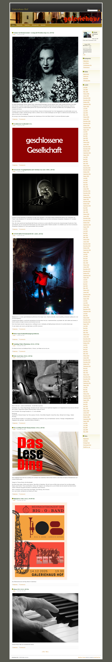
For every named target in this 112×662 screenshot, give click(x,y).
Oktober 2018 (86, 248)
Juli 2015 (85, 313)
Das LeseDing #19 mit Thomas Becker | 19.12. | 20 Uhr (29, 428)
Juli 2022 (85, 178)
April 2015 (85, 315)
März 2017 (85, 288)
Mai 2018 (85, 258)
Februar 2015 (86, 317)
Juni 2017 (85, 281)
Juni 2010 (85, 402)
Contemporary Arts (87, 65)
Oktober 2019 (86, 222)
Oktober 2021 (86, 195)
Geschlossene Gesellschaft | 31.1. (22, 124)
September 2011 (87, 383)
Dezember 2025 (86, 98)
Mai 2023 (85, 159)
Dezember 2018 (86, 243)
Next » (47, 651)
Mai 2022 (85, 182)
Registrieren (86, 438)
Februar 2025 (86, 117)
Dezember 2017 (86, 269)
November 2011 (86, 379)
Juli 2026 (85, 87)
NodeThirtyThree (97, 657)
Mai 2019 (85, 233)
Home (13, 25)
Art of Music (86, 63)
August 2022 (86, 176)
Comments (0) (22, 119)
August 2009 (86, 421)
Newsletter (43, 25)
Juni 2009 (85, 425)
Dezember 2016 (86, 294)
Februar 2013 (86, 355)
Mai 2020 (85, 208)
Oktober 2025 (86, 102)
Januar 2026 (86, 95)
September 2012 (87, 366)
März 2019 (85, 237)
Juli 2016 (85, 300)
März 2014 (85, 332)
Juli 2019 (85, 229)
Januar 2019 (86, 241)
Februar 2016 (86, 305)
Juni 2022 (85, 180)
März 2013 (85, 353)
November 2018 (86, 246)
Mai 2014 (85, 328)
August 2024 (86, 129)
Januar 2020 (86, 216)
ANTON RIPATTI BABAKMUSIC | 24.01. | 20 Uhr (28, 234)
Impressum (27, 25)
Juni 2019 (85, 231)
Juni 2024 (85, 134)
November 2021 (86, 193)
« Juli (84, 54)
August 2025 (86, 106)
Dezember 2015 (86, 309)
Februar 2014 (86, 334)
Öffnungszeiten (35, 25)
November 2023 (86, 148)
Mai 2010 (85, 404)
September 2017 (87, 275)
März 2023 (85, 163)
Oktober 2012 (86, 364)
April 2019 (85, 235)
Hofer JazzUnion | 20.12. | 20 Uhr (22, 356)
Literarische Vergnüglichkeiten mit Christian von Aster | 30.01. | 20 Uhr (34, 170)
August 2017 (86, 277)
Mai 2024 (85, 136)
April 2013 (85, 351)
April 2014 (85, 330)
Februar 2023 (86, 165)
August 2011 (86, 385)
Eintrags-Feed (86, 442)
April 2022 (85, 184)
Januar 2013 (86, 357)
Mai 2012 (85, 368)
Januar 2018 (86, 267)
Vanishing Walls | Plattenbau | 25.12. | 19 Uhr (26, 344)
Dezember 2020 (86, 201)
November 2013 (86, 341)
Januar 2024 (86, 144)
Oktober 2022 (86, 172)
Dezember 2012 (86, 360)
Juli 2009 (85, 423)
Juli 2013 (85, 345)
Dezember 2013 (86, 338)
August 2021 (86, 199)
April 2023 (85, 161)
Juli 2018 (85, 254)
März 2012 (85, 372)
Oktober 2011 (86, 381)
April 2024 (85, 138)
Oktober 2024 (86, 125)
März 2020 (85, 212)
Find (88, 9)
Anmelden (85, 440)
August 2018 (86, 252)
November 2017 (86, 271)
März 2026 (85, 91)
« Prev (43, 651)
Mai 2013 (85, 349)
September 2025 (87, 104)
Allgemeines (15, 119)
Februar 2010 (86, 410)
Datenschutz (19, 25)
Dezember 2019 (86, 218)
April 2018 (85, 260)
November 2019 (86, 220)
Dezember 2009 (86, 414)
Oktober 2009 (86, 417)
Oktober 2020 (86, 203)
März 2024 (85, 140)
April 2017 (85, 286)
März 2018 (85, 262)
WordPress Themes (82, 657)
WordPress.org (86, 447)
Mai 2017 (85, 284)
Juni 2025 (85, 110)
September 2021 (87, 197)
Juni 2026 (85, 89)
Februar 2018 (86, 265)
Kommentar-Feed (87, 445)
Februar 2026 (86, 93)
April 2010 (85, 406)
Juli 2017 (85, 279)
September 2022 (87, 174)
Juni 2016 (85, 303)
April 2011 (85, 391)
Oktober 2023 (86, 150)
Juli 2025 (85, 108)
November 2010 (86, 395)
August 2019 (86, 227)
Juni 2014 (85, 326)
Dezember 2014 (86, 319)
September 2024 (87, 127)
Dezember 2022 (86, 167)
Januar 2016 (86, 307)
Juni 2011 (85, 387)
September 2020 (87, 205)
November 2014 (86, 322)
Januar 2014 (86, 336)
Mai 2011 (85, 389)
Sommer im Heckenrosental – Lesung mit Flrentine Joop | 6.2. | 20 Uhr (33, 33)
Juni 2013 (85, 347)
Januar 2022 (86, 188)
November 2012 (86, 362)
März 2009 (85, 431)
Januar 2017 (86, 292)
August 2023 (86, 155)
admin (14, 34)
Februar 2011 (86, 393)
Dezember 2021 (86, 191)
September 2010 (87, 398)
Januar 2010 (86, 412)
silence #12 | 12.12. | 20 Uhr (21, 589)
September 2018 (87, 250)
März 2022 (85, 186)
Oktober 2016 (86, 296)
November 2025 (86, 100)
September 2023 (87, 153)
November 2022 (86, 169)
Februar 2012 (86, 374)
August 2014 (86, 324)
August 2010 (86, 400)
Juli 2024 (85, 131)
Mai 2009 (85, 427)
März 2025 (85, 115)
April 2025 (85, 112)
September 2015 (87, 311)
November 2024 (86, 123)
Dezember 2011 (86, 376)
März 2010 (85, 408)
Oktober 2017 (86, 273)
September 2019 (87, 224)
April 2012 (85, 370)
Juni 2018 (85, 256)
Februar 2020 (86, 214)
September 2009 (87, 419)
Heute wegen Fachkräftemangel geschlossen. (26, 334)
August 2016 (86, 298)
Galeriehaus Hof (20, 9)
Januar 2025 (86, 119)
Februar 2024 (86, 142)
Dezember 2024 (86, 121)
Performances (86, 67)
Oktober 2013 (86, 343)
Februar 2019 (86, 239)
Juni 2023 (85, 157)
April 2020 (85, 210)
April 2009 (85, 429)
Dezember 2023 (86, 146)
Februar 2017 (86, 290)
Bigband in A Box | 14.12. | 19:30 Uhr (24, 499)
